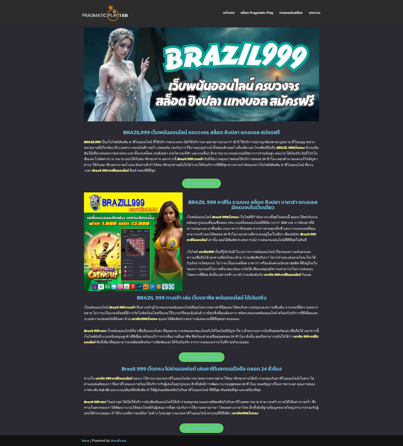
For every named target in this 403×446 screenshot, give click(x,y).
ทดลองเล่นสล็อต (291, 12)
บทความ (314, 12)
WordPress (118, 440)
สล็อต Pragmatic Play (257, 12)
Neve (85, 440)
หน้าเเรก (229, 12)
